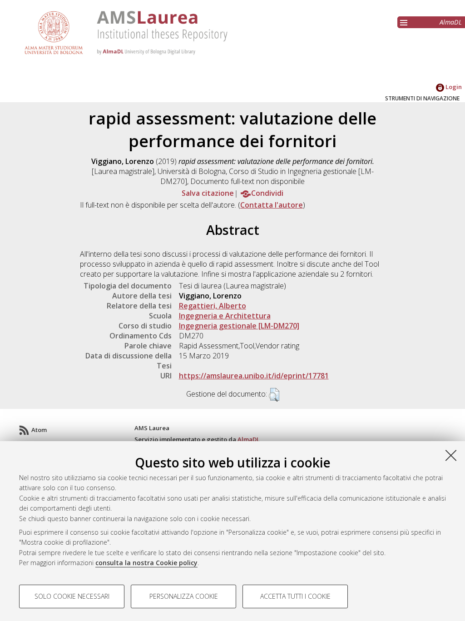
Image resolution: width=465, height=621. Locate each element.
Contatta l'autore (271, 205)
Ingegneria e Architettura (225, 316)
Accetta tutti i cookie (295, 596)
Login (453, 87)
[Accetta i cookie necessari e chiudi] (451, 455)
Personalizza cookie (183, 596)
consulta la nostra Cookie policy (146, 562)
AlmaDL (451, 22)
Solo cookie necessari (72, 596)
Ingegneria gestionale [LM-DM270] (239, 326)
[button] (274, 395)
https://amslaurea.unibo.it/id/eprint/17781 (254, 376)
